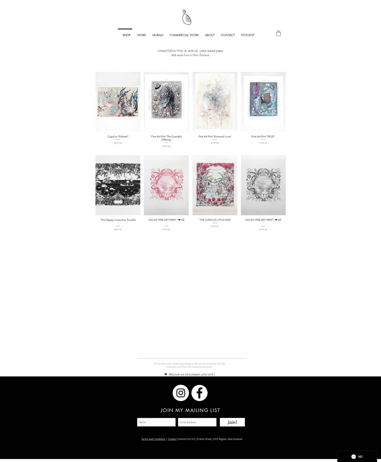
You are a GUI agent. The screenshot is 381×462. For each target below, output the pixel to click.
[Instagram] (143, 393)
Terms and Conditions (153, 439)
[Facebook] (162, 393)
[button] (278, 33)
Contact (172, 439)
